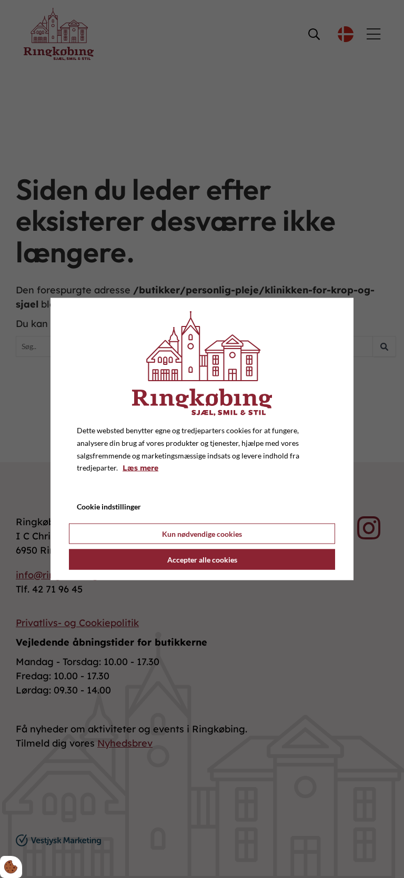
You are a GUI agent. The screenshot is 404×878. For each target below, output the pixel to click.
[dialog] (202, 439)
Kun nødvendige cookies (202, 533)
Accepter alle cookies (202, 559)
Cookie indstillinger (109, 506)
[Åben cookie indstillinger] (11, 867)
